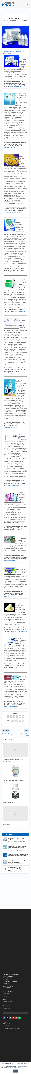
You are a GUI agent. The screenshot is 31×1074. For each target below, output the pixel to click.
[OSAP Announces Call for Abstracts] (15, 813)
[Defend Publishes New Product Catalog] (15, 750)
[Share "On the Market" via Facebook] (7, 716)
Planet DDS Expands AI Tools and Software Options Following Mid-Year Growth (17, 869)
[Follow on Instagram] (16, 1018)
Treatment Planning (18, 871)
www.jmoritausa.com (19, 311)
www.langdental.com (15, 86)
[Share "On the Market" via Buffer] (17, 716)
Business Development (18, 841)
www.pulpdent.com (9, 669)
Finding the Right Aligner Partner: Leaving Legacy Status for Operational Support (18, 855)
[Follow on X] (7, 1018)
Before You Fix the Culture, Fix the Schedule (16, 839)
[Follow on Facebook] (4, 1018)
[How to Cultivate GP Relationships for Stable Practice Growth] (5, 862)
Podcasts (16, 857)
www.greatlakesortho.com (14, 485)
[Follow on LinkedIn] (10, 1018)
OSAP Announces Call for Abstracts (12, 823)
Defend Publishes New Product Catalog (13, 759)
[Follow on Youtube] (13, 1018)
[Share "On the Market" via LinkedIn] (13, 716)
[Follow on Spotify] (19, 1018)
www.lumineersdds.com (19, 631)
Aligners (15, 850)
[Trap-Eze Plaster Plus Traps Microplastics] (15, 770)
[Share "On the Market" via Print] (23, 716)
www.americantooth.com (11, 706)
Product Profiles (20, 850)
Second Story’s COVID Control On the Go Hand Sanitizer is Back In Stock (15, 801)
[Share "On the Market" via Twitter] (10, 716)
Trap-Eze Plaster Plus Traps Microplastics (13, 780)
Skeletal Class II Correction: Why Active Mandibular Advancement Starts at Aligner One (17, 848)
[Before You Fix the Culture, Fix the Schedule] (5, 839)
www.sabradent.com (9, 560)
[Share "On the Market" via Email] (20, 716)
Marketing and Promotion (19, 863)
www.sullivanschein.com (11, 427)
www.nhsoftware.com (10, 272)
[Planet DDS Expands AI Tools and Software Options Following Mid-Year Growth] (5, 868)
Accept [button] (15, 1071)
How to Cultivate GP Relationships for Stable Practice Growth (17, 861)
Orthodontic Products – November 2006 (13, 51)
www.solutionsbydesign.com (12, 212)
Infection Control (14, 20)
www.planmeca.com (9, 147)
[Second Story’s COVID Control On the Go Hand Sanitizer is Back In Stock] (15, 791)
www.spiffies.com (9, 596)
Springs (22, 20)
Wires (25, 20)
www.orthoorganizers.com (11, 373)
